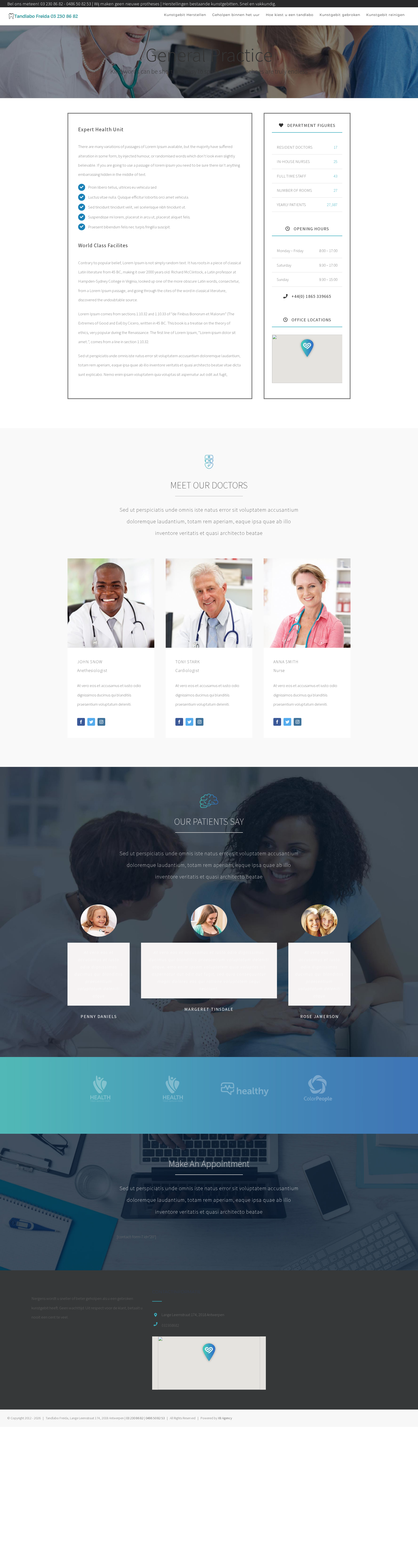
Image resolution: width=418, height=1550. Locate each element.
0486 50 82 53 (155, 1418)
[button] (307, 348)
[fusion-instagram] (101, 722)
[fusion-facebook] (81, 722)
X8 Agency (225, 1418)
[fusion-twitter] (91, 722)
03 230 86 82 (134, 1418)
